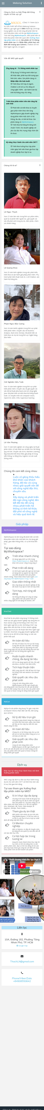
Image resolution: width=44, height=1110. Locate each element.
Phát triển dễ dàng (22, 568)
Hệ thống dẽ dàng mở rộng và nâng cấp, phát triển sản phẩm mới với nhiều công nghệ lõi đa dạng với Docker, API (20, 599)
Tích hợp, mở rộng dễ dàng (24, 592)
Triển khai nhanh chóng (25, 556)
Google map (23, 946)
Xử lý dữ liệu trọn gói (24, 717)
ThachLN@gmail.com (22, 961)
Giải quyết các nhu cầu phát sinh (25, 679)
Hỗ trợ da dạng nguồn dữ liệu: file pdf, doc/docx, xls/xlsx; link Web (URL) (25, 663)
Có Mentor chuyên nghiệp (22, 825)
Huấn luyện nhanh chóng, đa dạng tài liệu (25, 658)
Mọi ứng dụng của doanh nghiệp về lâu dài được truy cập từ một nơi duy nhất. (26, 586)
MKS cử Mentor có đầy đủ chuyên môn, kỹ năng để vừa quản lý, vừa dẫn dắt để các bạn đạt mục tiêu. (22, 831)
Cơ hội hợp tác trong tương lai (23, 837)
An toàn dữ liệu (20, 640)
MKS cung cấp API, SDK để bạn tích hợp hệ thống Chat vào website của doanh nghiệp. (26, 672)
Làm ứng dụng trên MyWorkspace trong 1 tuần (21, 578)
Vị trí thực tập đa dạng (24, 795)
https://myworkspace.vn (20, 561)
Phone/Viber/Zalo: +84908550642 (22, 980)
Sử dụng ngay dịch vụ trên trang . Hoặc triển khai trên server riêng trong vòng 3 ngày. (20, 562)
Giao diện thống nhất (24, 581)
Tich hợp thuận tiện (23, 667)
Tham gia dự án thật (23, 811)
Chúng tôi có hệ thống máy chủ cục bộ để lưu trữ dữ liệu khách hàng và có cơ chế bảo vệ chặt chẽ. (26, 734)
